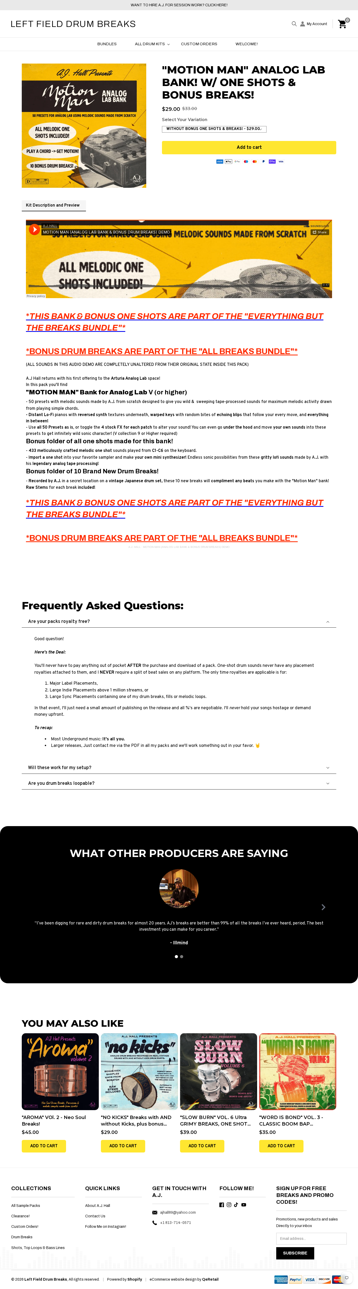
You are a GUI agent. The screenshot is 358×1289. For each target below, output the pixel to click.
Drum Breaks (21, 1237)
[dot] (176, 956)
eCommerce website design (173, 1279)
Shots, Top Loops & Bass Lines (38, 1248)
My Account (316, 24)
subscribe (295, 1253)
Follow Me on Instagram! (105, 1227)
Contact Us (95, 1216)
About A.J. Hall (97, 1206)
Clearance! (20, 1216)
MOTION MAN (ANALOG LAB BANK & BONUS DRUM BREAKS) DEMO (186, 547)
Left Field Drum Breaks (45, 1279)
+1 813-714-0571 (175, 1223)
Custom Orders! (24, 1227)
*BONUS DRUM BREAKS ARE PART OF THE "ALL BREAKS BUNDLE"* (162, 351)
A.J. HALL (134, 547)
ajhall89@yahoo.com (178, 1212)
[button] (294, 24)
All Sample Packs (25, 1206)
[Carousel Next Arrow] (323, 907)
